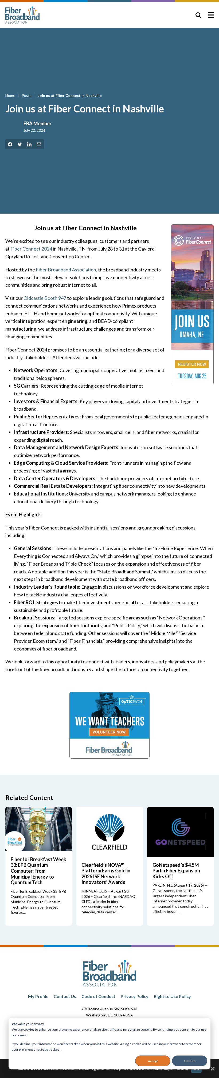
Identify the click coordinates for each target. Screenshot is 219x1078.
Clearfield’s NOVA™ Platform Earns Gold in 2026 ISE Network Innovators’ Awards (105, 873)
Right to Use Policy (172, 996)
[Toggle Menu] (211, 15)
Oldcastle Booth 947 (45, 298)
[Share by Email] (39, 144)
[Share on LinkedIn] (29, 144)
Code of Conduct (98, 996)
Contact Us (65, 996)
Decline (189, 1061)
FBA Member (38, 123)
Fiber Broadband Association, (66, 270)
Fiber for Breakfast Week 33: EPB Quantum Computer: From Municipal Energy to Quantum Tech (38, 870)
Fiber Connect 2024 (31, 249)
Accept (153, 1061)
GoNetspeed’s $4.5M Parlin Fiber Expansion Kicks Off (176, 870)
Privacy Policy (134, 996)
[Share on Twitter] (20, 144)
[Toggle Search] (198, 15)
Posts (27, 95)
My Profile (38, 996)
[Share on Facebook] (10, 144)
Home (10, 95)
